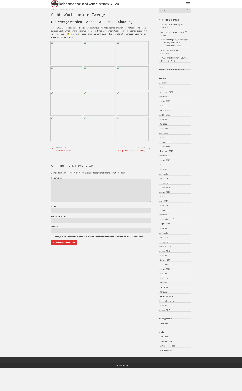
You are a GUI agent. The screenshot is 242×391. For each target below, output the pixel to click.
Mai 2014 (163, 282)
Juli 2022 (163, 119)
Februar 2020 (165, 142)
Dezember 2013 (166, 296)
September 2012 (166, 301)
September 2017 (166, 219)
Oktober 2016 (165, 246)
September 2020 (166, 128)
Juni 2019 (163, 164)
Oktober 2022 (165, 110)
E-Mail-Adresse (58, 216)
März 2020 (163, 137)
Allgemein (163, 323)
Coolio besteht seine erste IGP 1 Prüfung (173, 33)
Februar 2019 (165, 183)
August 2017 (164, 223)
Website (54, 226)
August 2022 (164, 114)
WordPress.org (165, 350)
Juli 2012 (163, 305)
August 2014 (164, 269)
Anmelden (163, 336)
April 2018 (163, 201)
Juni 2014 (163, 278)
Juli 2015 (163, 255)
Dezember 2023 (166, 92)
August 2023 (164, 101)
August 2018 (164, 192)
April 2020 (163, 133)
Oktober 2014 (165, 260)
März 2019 (163, 178)
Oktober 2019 (165, 155)
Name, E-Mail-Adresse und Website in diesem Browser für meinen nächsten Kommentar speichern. (98, 236)
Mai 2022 (163, 124)
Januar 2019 (164, 187)
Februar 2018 (165, 210)
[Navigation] (188, 4)
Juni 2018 (163, 196)
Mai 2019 (163, 169)
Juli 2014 (163, 273)
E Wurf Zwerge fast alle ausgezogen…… (169, 51)
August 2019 (164, 160)
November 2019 (166, 151)
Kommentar (57, 178)
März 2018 (163, 205)
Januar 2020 (164, 146)
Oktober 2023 (165, 96)
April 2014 (163, 287)
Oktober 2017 (165, 214)
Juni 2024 (163, 87)
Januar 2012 (164, 310)
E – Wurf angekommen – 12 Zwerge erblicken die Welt (174, 59)
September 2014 (166, 264)
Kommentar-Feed (167, 345)
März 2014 (163, 292)
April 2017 (163, 232)
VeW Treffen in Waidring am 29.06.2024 (171, 26)
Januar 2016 (164, 251)
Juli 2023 (163, 105)
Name (54, 206)
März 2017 (163, 237)
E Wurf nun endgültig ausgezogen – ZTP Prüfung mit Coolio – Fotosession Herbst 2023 (174, 42)
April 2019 (163, 173)
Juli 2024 (163, 83)
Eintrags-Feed (165, 341)
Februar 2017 (165, 242)
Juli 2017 (163, 228)
